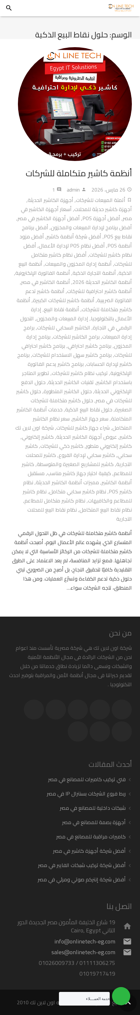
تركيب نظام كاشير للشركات (80, 373)
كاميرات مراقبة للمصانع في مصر (91, 836)
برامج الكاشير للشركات (76, 336)
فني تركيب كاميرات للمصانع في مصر (87, 779)
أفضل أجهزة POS (101, 218)
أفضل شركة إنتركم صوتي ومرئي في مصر (82, 879)
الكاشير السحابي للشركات (63, 327)
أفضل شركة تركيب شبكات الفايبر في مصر (82, 865)
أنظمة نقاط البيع (61, 309)
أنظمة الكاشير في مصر (45, 282)
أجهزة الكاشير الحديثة (50, 200)
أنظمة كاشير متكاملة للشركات (79, 173)
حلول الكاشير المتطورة (68, 391)
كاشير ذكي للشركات (61, 446)
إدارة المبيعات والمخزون (62, 318)
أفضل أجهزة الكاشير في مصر (49, 218)
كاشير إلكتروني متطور (109, 446)
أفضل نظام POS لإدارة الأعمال (72, 245)
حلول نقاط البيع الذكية (88, 409)
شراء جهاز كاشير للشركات (83, 428)
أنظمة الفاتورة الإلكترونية (42, 273)
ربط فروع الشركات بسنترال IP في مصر (86, 793)
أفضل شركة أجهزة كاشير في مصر (89, 850)
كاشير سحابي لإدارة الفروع (87, 455)
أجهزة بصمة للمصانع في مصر (94, 822)
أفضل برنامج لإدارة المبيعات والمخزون (91, 227)
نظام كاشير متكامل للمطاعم (54, 500)
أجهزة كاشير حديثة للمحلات (103, 209)
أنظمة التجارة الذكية (94, 273)
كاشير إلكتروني (38, 437)
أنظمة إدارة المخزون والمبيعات (78, 264)
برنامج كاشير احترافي (89, 346)
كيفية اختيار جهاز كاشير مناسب (79, 473)
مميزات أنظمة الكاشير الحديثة (67, 482)
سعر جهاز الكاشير (90, 418)
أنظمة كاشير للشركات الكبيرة (63, 300)
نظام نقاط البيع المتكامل (105, 509)
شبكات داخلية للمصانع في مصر (93, 807)
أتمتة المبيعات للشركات (100, 200)
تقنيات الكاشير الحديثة (71, 382)
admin (73, 189)
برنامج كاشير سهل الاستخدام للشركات (72, 355)
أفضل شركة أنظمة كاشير (74, 236)
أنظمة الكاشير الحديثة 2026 (102, 282)
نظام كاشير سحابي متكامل (77, 491)
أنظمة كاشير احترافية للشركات (99, 291)
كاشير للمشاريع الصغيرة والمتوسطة (75, 464)
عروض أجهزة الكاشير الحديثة (86, 437)
